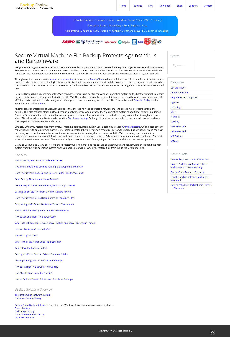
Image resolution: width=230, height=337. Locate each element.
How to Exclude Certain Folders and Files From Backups (44, 279)
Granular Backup (142, 100)
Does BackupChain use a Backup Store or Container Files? (45, 197)
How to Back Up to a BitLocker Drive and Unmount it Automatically (189, 166)
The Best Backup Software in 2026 (32, 294)
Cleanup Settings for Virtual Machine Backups (39, 260)
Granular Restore (131, 126)
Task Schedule (178, 126)
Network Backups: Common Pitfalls (33, 229)
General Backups (179, 92)
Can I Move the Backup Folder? (31, 247)
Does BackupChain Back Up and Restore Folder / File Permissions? (49, 172)
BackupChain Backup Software (31, 305)
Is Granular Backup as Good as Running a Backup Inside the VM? (49, 166)
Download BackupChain (28, 297)
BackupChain (97, 79)
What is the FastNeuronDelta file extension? (38, 241)
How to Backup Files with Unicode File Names (38, 160)
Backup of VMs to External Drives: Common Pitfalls (41, 254)
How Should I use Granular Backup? (33, 272)
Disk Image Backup (25, 311)
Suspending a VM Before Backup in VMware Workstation (44, 204)
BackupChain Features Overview (187, 172)
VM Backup (176, 136)
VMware (175, 140)
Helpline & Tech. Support (184, 97)
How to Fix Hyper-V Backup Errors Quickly (36, 266)
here (42, 103)
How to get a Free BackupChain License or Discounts (191, 186)
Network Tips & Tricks (26, 235)
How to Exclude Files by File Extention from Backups (42, 210)
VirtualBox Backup (24, 317)
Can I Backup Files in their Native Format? (36, 179)
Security (175, 121)
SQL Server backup (78, 118)
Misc (173, 111)
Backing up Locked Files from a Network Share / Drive (43, 191)
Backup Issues (178, 87)
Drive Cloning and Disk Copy (29, 314)
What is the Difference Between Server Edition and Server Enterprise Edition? (55, 222)
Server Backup (22, 308)
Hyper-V (175, 102)
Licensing (176, 107)
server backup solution (62, 79)
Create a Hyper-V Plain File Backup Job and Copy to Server (45, 185)
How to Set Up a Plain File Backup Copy (35, 216)
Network (175, 116)
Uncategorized (178, 131)
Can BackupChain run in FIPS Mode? (190, 159)
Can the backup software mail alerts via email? (190, 178)
